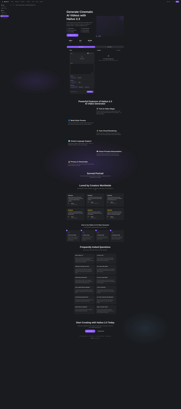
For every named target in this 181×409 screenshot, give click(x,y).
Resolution (72, 80)
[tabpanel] (95, 72)
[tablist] (95, 47)
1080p (79, 82)
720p (73, 82)
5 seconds (73, 77)
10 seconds (79, 77)
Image (71, 53)
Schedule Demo (101, 331)
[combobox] (169, 2)
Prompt (71, 63)
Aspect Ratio (72, 85)
